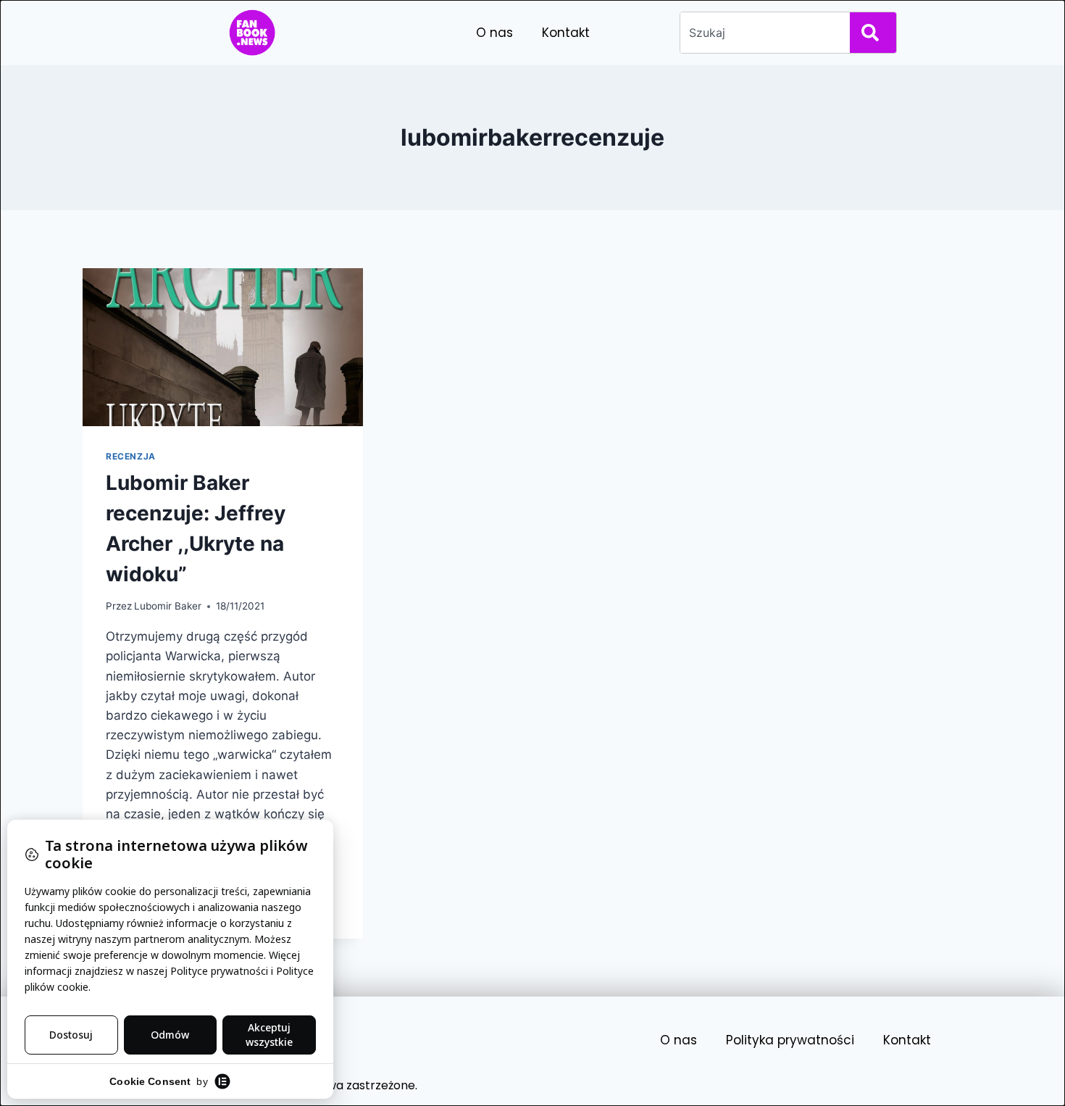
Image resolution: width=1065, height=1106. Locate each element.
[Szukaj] (873, 32)
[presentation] (223, 347)
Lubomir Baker (167, 606)
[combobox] (762, 32)
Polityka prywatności (790, 1040)
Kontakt (566, 32)
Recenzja (131, 456)
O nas (494, 32)
